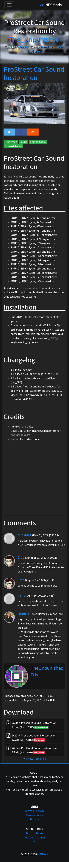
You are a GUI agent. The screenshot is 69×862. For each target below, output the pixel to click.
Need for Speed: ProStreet (46, 49)
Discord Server (34, 833)
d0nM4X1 (24, 535)
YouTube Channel (34, 837)
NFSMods (53, 5)
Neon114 (24, 613)
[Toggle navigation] (9, 4)
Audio (24, 47)
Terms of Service (35, 810)
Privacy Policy (34, 815)
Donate (34, 819)
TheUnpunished (47, 668)
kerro (22, 595)
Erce (21, 557)
